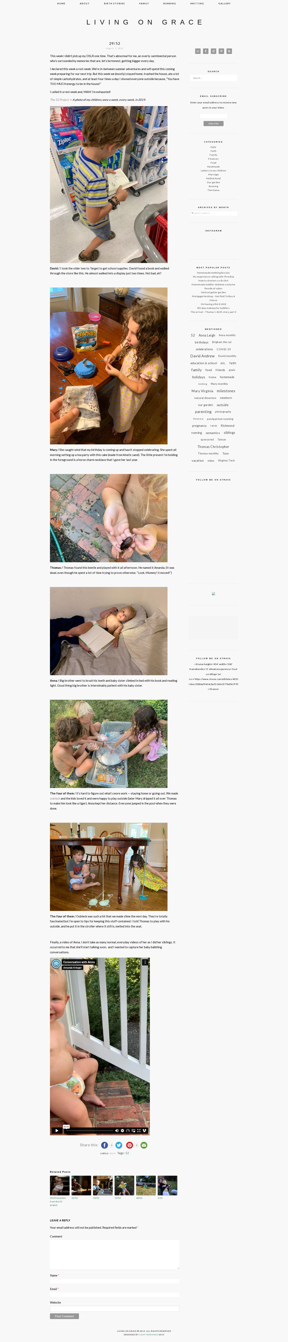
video (211, 460)
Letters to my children (213, 170)
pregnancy (199, 425)
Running (213, 186)
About (85, 3)
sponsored (207, 439)
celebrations (204, 349)
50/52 (96, 1197)
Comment (56, 1236)
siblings (229, 433)
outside (223, 405)
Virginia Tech (226, 460)
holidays (198, 377)
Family (213, 154)
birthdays (202, 342)
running (169, 3)
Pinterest (198, 419)
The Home (213, 190)
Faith (213, 150)
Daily (113, 1153)
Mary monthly (219, 383)
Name (54, 1275)
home (212, 377)
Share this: (89, 1144)
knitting (197, 3)
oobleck (55, 798)
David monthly (227, 356)
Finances (213, 158)
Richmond (227, 425)
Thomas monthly (208, 453)
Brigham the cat (222, 342)
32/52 (75, 1197)
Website (55, 1302)
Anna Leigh (207, 335)
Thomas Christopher (213, 447)
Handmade (213, 166)
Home (61, 3)
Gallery (224, 3)
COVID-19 (224, 349)
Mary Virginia (202, 391)
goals (232, 369)
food (208, 370)
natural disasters (205, 397)
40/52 (139, 1197)
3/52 (160, 1197)
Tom (225, 453)
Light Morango (148, 1334)
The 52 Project (59, 99)
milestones (226, 391)
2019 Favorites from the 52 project (58, 1201)
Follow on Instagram (216, 246)
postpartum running (220, 418)
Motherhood (213, 178)
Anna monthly (227, 335)
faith (232, 363)
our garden (205, 405)
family (144, 3)
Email (54, 1289)
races (213, 425)
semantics (213, 433)
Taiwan (221, 439)
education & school (203, 363)
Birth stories (114, 3)
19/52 (118, 1197)
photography (223, 411)
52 (127, 1153)
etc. (223, 363)
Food (213, 162)
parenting (203, 411)
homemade (227, 377)
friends (220, 370)
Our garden (213, 182)
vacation (198, 460)
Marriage (213, 174)
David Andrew (202, 356)
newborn (226, 397)
